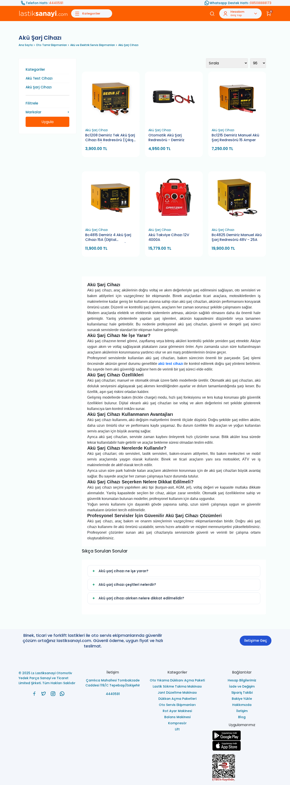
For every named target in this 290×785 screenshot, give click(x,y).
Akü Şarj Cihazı (128, 45)
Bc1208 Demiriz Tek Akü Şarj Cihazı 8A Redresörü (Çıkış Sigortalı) (110, 138)
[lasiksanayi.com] (34, 693)
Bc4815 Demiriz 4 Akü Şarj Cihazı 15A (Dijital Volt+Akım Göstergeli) (108, 238)
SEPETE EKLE (112, 120)
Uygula (47, 121)
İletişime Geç (255, 640)
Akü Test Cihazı (39, 78)
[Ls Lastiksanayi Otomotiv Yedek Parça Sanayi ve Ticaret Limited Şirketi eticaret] (241, 767)
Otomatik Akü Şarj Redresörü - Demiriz (166, 138)
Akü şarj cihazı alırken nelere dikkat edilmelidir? (141, 598)
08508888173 (260, 3)
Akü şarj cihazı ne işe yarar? (123, 571)
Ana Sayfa (26, 45)
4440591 (56, 3)
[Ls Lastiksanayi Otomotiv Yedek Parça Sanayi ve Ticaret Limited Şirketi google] (241, 735)
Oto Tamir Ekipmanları (51, 45)
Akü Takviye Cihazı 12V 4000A (168, 237)
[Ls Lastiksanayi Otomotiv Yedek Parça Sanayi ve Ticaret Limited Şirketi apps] (241, 746)
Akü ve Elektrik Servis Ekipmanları (92, 45)
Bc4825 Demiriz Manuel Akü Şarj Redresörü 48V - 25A (237, 237)
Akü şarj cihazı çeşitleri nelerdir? (127, 584)
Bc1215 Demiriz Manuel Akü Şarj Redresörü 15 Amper (235, 138)
